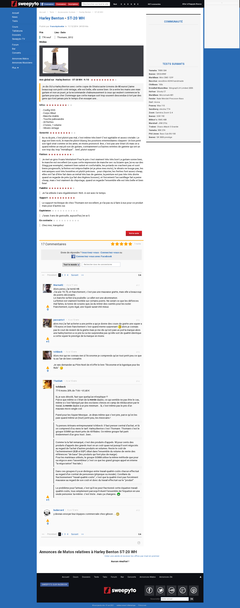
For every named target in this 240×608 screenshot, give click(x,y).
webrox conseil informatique (126, 605)
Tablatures (17, 31)
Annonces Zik (165, 577)
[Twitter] (160, 591)
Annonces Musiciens (22, 62)
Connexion (49, 4)
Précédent (52, 275)
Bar (13, 49)
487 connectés (154, 4)
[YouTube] (171, 591)
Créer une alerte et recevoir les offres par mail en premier (132, 556)
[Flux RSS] (139, 543)
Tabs (105, 577)
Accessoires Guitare (66, 12)
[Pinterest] (194, 591)
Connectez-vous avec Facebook (94, 256)
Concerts (16, 53)
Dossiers (16, 35)
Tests (15, 21)
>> (82, 275)
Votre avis (134, 233)
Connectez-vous (109, 252)
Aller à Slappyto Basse (192, 4)
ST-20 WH (99, 12)
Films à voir (142, 605)
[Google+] (182, 591)
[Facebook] (149, 591)
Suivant (74, 275)
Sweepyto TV (18, 39)
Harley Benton (85, 12)
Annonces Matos (20, 58)
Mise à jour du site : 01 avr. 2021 (103, 605)
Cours (15, 27)
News (15, 17)
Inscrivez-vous (90, 252)
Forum (15, 45)
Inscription (73, 4)
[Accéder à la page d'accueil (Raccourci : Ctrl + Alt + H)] (25, 5)
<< (43, 275)
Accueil (15, 13)
